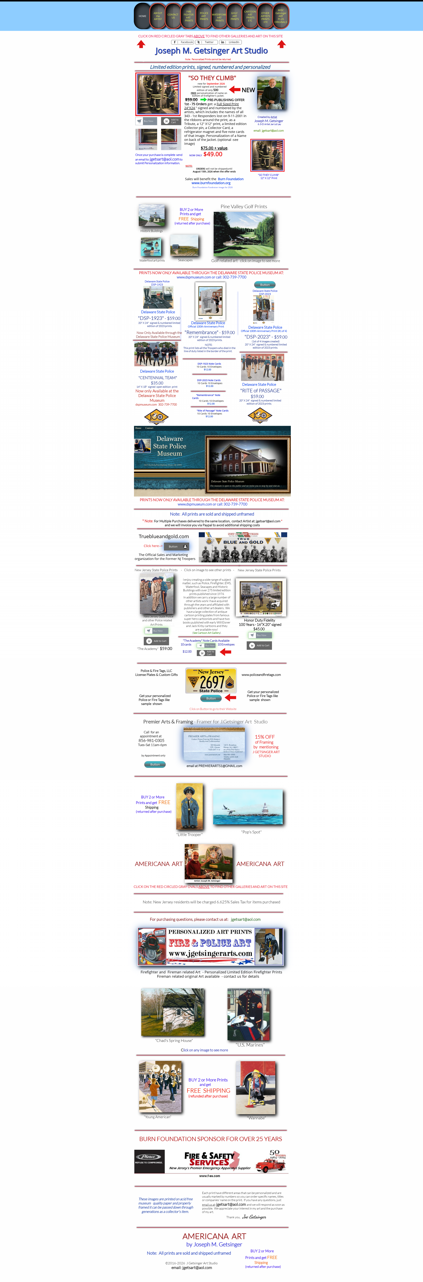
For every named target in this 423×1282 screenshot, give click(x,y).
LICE (171, 624)
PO (165, 624)
